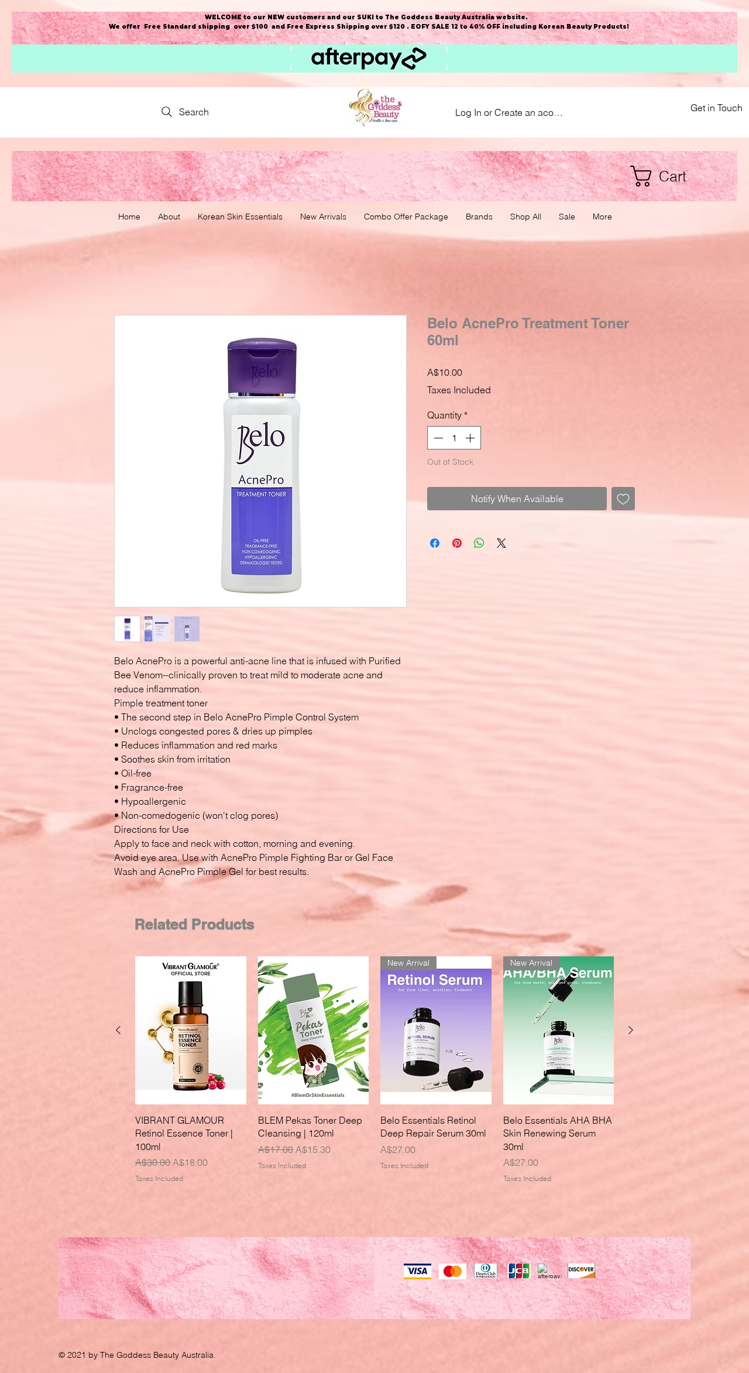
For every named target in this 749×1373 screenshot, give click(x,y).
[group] (374, 1071)
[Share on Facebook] (435, 544)
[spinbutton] (454, 439)
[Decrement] (437, 439)
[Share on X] (501, 544)
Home (126, 274)
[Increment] (471, 439)
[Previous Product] (118, 1031)
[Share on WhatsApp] (479, 544)
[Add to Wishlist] (623, 499)
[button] (670, 176)
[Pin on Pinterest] (457, 544)
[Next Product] (631, 1031)
